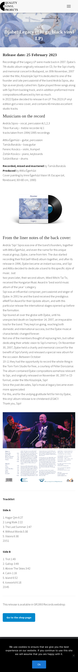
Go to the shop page (19, 617)
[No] (73, 655)
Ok (39, 664)
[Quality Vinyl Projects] (10, 6)
